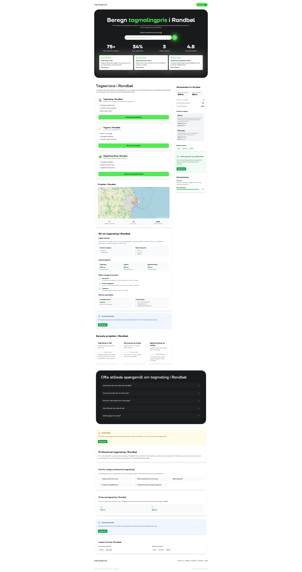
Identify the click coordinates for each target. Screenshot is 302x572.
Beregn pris (102, 325)
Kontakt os (181, 561)
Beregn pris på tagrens (134, 146)
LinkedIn (187, 561)
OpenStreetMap (165, 217)
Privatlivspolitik (98, 569)
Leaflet (159, 217)
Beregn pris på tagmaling (133, 117)
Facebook (201, 561)
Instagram (194, 561)
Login (206, 561)
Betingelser (116, 569)
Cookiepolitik (108, 569)
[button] (133, 203)
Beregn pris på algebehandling (133, 174)
